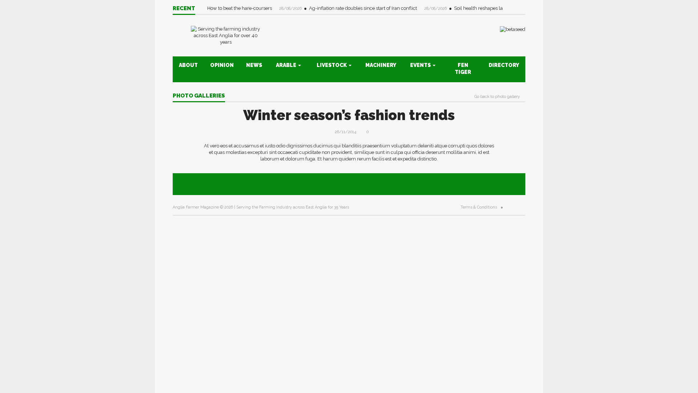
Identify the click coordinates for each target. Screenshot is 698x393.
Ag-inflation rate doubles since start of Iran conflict (363, 8)
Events (421, 65)
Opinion (222, 65)
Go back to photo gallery (497, 97)
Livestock (332, 65)
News (254, 65)
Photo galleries (199, 96)
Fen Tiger (463, 68)
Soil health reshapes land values (489, 8)
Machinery (380, 65)
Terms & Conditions (479, 207)
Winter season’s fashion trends (349, 115)
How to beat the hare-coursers (240, 8)
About (188, 65)
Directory (504, 65)
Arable (286, 65)
